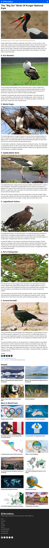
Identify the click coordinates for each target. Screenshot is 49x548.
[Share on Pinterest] (9, 356)
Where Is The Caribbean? (31, 454)
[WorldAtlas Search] (47, 1)
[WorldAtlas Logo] (8, 1)
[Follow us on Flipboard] (2, 537)
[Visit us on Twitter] (7, 537)
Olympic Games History (7, 419)
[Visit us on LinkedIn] (12, 537)
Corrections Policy (4, 531)
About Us (3, 527)
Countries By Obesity (30, 489)
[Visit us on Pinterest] (10, 537)
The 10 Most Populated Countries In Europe (12, 506)
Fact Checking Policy (5, 529)
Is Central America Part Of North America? (12, 454)
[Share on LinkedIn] (12, 356)
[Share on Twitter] (7, 356)
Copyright (3, 525)
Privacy (2, 523)
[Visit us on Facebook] (4, 537)
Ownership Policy (4, 533)
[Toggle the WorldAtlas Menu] (1, 1)
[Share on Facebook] (4, 356)
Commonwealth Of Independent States (35, 436)
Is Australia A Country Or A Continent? (35, 419)
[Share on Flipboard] (2, 356)
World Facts (14, 358)
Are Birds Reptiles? (30, 399)
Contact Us (3, 521)
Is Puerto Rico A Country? (32, 506)
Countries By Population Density (9, 489)
